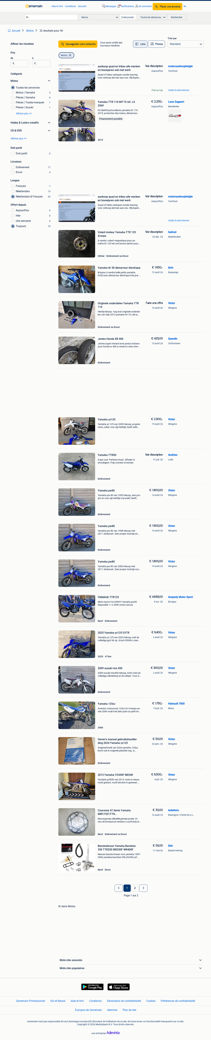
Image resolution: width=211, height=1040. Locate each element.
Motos (64, 55)
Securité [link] (82, 6)
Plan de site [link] (129, 1010)
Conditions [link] (70, 6)
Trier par (172, 38)
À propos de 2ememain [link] (88, 1010)
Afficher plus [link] (22, 113)
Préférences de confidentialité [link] (178, 1000)
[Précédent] (119, 888)
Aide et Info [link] (57, 6)
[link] (37, 6)
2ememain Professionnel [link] (30, 1000)
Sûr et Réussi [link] (57, 1000)
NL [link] (185, 6)
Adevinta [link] (112, 1010)
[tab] (140, 44)
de (12, 58)
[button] (125, 6)
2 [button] (135, 888)
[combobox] (51, 17)
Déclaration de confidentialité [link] (124, 1000)
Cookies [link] (150, 1000)
